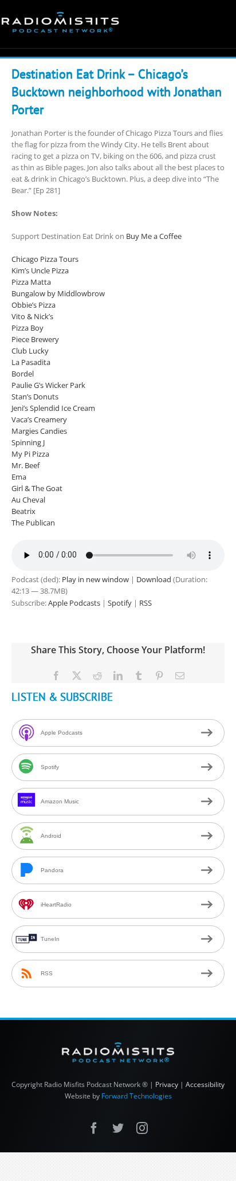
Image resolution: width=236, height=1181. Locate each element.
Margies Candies (39, 431)
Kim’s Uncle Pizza (40, 270)
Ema (18, 477)
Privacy (166, 1084)
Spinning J (28, 442)
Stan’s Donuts (34, 396)
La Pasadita (30, 362)
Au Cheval (28, 500)
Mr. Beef (25, 465)
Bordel (22, 373)
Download (153, 579)
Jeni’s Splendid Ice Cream (53, 408)
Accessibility (205, 1084)
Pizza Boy (27, 328)
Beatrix (23, 511)
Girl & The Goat (36, 488)
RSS (145, 603)
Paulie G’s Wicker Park (48, 385)
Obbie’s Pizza (33, 305)
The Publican (33, 522)
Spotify (120, 603)
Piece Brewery (35, 339)
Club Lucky (30, 351)
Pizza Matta (31, 282)
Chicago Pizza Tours (44, 259)
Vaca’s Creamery (39, 419)
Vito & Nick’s (32, 316)
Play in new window (95, 579)
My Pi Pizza (30, 454)
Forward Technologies (136, 1096)
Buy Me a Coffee (154, 236)
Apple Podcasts (74, 603)
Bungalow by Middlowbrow (58, 293)
